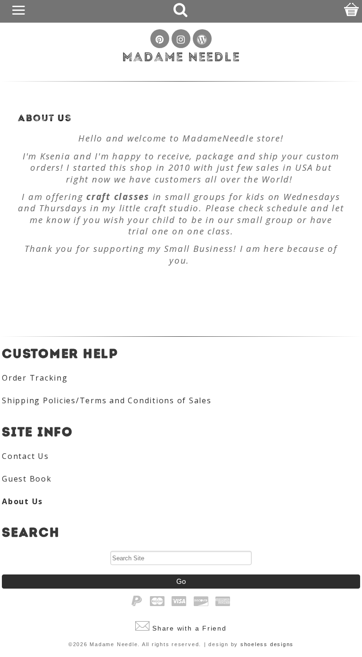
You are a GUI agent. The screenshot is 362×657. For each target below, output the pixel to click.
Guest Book (27, 479)
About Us (22, 501)
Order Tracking (35, 378)
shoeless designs (267, 644)
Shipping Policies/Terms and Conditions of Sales (107, 400)
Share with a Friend (189, 628)
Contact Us (25, 456)
